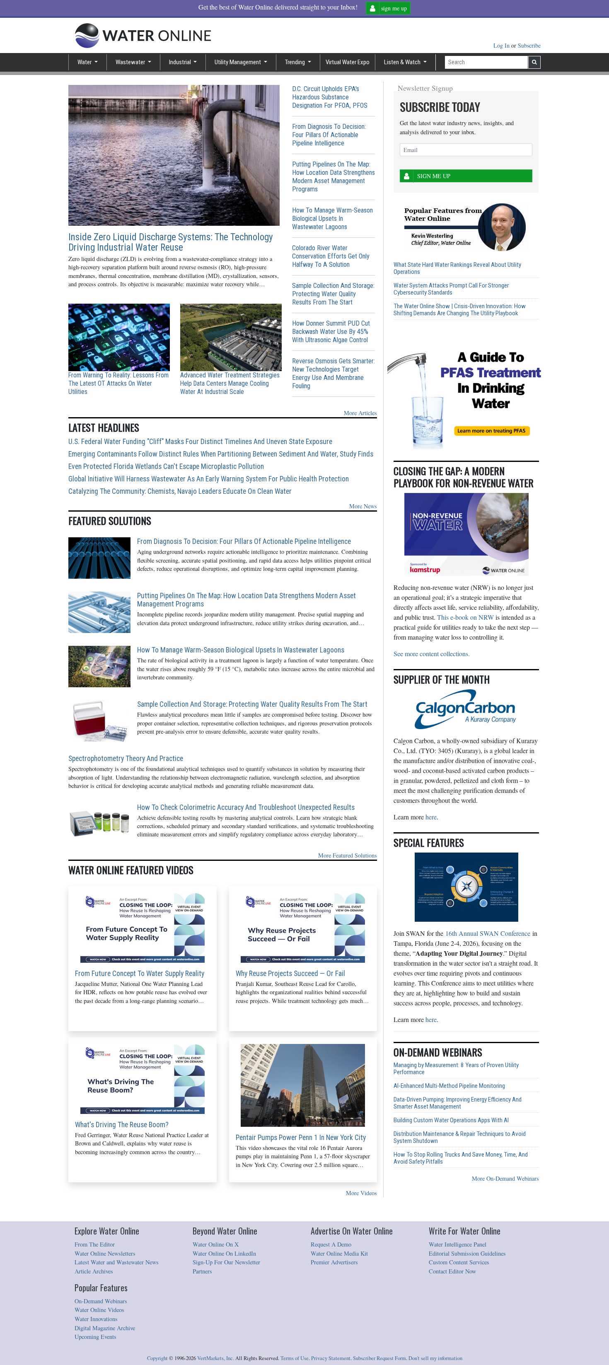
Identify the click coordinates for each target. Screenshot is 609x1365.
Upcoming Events (95, 1337)
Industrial (180, 62)
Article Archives (94, 1271)
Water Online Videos (99, 1310)
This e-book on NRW (465, 617)
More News (363, 506)
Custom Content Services (459, 1262)
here (431, 816)
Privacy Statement (330, 1358)
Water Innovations (96, 1319)
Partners (202, 1271)
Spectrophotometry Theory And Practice (125, 758)
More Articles (360, 413)
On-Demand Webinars (101, 1301)
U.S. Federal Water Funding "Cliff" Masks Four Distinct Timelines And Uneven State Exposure (200, 441)
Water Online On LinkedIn (224, 1253)
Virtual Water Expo (348, 62)
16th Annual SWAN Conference (487, 933)
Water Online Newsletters (105, 1253)
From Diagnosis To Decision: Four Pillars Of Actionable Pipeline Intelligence (329, 135)
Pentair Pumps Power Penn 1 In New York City (301, 1137)
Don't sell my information (435, 1358)
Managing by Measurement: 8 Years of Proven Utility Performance (456, 1069)
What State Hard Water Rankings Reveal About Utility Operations (457, 268)
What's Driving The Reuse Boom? (122, 1125)
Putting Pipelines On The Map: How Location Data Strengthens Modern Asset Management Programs (333, 176)
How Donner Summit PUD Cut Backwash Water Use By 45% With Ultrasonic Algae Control (331, 331)
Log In (502, 45)
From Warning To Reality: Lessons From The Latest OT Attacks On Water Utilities (118, 383)
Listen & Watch (403, 62)
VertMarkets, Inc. (215, 1358)
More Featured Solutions (347, 855)
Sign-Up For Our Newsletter (226, 1262)
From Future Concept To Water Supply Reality (139, 973)
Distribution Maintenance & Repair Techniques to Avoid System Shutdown (460, 1138)
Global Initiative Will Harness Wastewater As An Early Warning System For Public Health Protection (208, 479)
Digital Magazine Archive (105, 1328)
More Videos (361, 1193)
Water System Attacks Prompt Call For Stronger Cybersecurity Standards (451, 289)
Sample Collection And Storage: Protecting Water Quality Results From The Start (333, 294)
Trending (295, 62)
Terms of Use (294, 1358)
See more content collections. (432, 653)
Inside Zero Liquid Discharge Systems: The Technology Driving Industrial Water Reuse (170, 242)
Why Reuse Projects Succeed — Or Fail (290, 973)
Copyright (157, 1358)
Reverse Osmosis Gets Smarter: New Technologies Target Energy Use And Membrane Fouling (333, 373)
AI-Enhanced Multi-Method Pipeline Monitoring (449, 1086)
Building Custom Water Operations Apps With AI (451, 1120)
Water (85, 62)
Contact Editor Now (452, 1271)
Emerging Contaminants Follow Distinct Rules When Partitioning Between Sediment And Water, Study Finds (220, 454)
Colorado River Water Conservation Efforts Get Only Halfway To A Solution (331, 256)
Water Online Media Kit (339, 1253)
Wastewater (131, 62)
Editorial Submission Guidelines (467, 1253)
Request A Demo (331, 1244)
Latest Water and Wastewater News (117, 1262)
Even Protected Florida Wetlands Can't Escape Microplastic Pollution (166, 466)
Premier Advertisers (334, 1262)
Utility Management (238, 62)
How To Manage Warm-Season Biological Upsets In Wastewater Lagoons (332, 218)
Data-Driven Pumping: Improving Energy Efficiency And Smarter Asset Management (458, 1103)
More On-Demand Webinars (505, 1178)
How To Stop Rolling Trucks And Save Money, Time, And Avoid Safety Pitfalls (461, 1158)
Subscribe (529, 45)
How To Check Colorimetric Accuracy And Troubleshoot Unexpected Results (246, 807)
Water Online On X (216, 1244)
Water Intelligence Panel (457, 1244)
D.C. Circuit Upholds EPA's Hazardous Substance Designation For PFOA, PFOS (329, 97)
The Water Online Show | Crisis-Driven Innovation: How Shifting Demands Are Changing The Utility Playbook (460, 310)
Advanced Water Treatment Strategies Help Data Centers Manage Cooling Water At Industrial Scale (230, 383)
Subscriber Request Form (379, 1358)
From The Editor (95, 1244)
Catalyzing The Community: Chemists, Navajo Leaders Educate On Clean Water (180, 491)
